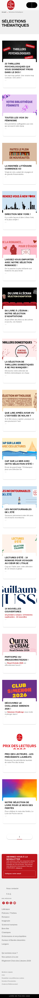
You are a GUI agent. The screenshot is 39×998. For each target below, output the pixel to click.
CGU (3, 975)
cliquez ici (19, 868)
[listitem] (3, 903)
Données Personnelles (9, 981)
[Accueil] (11, 5)
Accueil (4, 12)
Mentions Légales (7, 972)
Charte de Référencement (10, 984)
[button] (19, 73)
